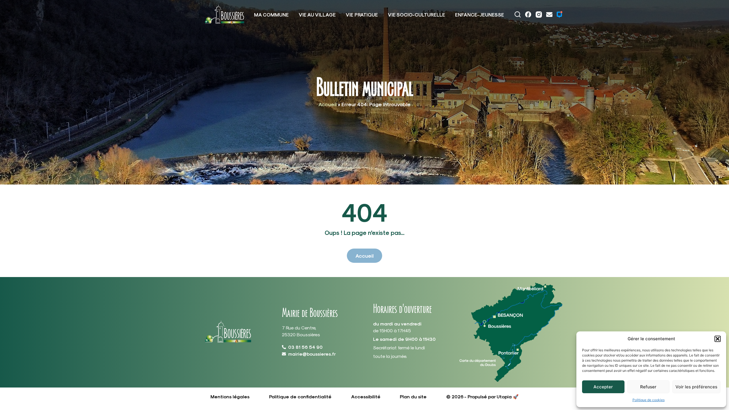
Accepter (603, 387)
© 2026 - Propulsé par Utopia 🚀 (482, 396)
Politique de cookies (648, 400)
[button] (717, 339)
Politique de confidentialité (300, 396)
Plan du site (413, 396)
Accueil (327, 104)
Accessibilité (365, 396)
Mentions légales (229, 396)
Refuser (648, 387)
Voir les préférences (696, 387)
